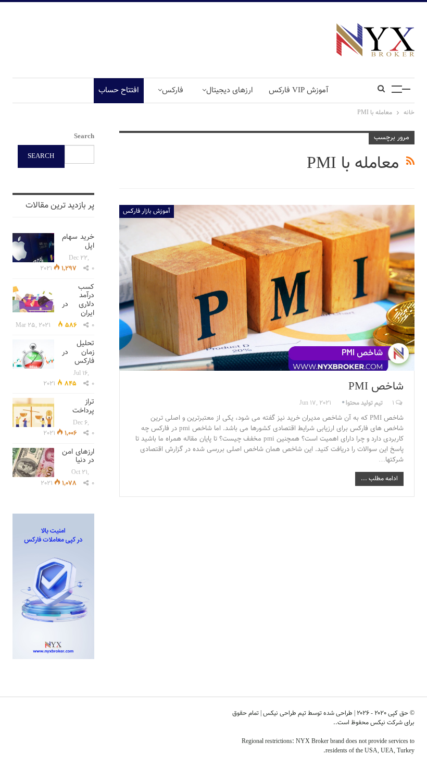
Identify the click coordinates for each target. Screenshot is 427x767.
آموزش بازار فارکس (146, 211)
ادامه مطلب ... (379, 478)
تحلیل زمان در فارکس (78, 352)
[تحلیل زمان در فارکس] (33, 354)
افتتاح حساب (118, 90)
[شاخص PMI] (267, 288)
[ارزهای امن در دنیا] (33, 462)
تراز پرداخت (83, 406)
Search (84, 136)
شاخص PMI (376, 386)
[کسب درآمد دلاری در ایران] (33, 297)
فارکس (172, 90)
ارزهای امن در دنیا (78, 456)
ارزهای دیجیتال (229, 90)
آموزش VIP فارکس (299, 90)
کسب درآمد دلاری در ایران (78, 300)
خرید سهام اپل (78, 242)
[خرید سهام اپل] (33, 247)
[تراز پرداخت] (33, 412)
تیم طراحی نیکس (283, 713)
